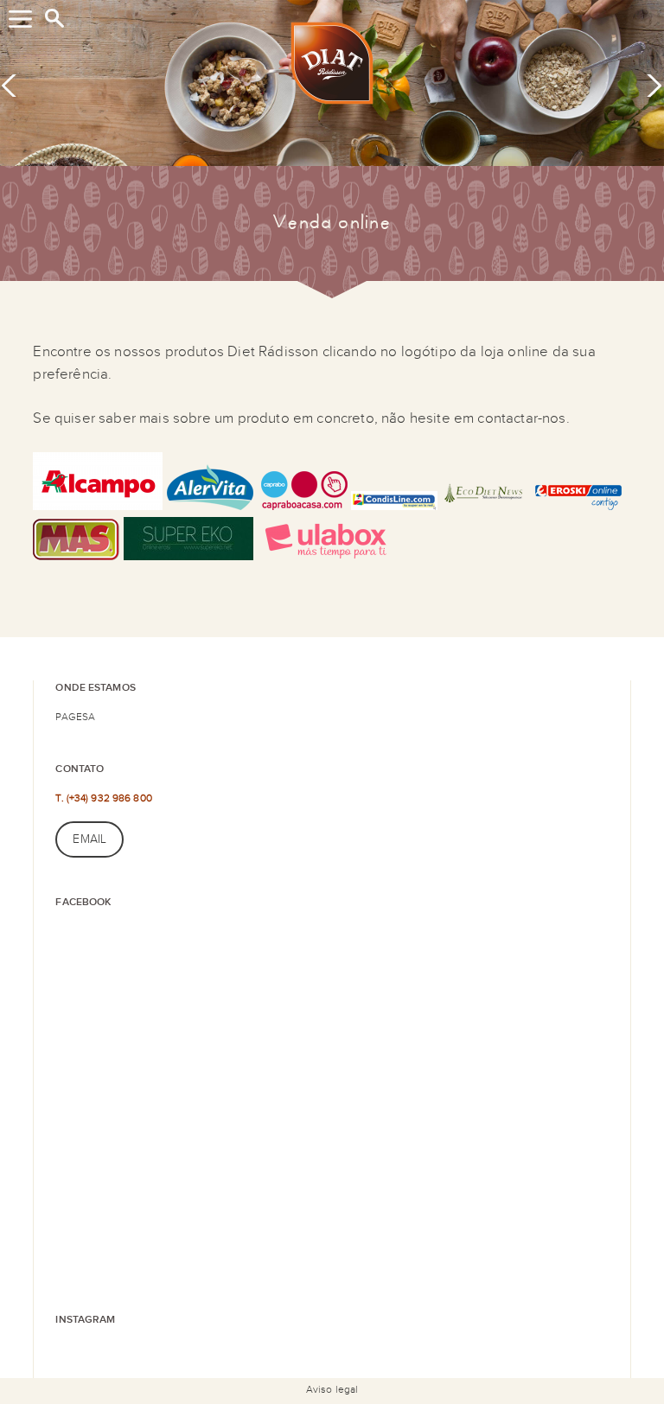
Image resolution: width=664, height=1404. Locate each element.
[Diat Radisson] (332, 67)
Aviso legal (332, 1389)
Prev (14, 84)
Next (648, 84)
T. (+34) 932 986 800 (103, 798)
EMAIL (89, 839)
